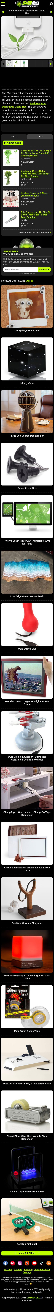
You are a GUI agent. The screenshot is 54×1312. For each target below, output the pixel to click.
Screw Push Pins (27, 488)
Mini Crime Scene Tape (27, 1031)
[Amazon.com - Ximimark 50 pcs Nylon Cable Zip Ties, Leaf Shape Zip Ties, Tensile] (11, 178)
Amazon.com (12, 142)
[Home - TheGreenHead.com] (27, 4)
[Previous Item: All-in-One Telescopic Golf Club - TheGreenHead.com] (3, 12)
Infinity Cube (27, 383)
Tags (39, 136)
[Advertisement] (27, 77)
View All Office (27, 1253)
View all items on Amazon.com (34, 233)
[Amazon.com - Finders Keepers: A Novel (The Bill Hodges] (11, 198)
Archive (8, 1269)
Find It (14, 136)
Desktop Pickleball (27, 1244)
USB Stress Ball (27, 648)
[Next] (51, 63)
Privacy (32, 273)
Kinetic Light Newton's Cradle (27, 1191)
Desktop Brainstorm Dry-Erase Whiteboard (27, 1083)
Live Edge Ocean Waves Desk (27, 596)
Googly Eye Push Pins (27, 330)
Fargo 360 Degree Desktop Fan (27, 435)
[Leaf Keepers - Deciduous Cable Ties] (9, 63)
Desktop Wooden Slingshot (27, 923)
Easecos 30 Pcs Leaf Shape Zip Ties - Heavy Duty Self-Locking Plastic (36, 153)
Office (29, 280)
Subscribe (44, 269)
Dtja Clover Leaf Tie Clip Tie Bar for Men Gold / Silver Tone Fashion (36, 214)
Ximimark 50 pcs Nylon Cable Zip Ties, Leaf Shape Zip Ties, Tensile (35, 173)
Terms (26, 273)
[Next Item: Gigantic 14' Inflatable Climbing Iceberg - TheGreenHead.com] (50, 12)
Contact (18, 1269)
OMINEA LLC (33, 1297)
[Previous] (3, 63)
